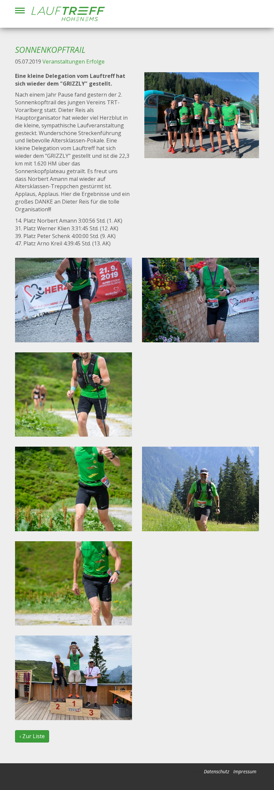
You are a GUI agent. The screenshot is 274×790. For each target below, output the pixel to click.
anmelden (194, 772)
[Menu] (20, 10)
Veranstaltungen (63, 61)
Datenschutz (216, 771)
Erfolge (95, 61)
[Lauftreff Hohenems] (68, 14)
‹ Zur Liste (32, 736)
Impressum (244, 771)
